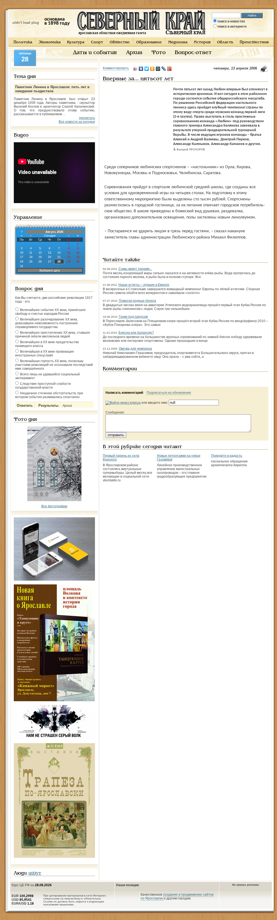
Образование (149, 42)
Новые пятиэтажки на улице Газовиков (178, 457)
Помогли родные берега (137, 301)
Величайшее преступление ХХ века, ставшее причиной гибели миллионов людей (52, 334)
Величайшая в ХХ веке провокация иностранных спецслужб (44, 353)
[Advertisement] (136, 121)
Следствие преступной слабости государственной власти (43, 385)
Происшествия (254, 42)
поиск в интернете (232, 26)
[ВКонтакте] (141, 68)
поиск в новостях (231, 21)
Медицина (177, 42)
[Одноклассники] (152, 68)
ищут (34, 873)
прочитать (87, 118)
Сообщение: (115, 412)
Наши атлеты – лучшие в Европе (143, 285)
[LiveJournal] (164, 68)
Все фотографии (54, 506)
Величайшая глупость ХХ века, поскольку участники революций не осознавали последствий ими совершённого (54, 364)
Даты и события (95, 52)
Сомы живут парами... (135, 269)
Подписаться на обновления (169, 393)
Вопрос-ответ (193, 52)
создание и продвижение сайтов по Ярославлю (177, 896)
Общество (120, 42)
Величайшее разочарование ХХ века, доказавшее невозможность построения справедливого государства (46, 323)
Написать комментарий (124, 393)
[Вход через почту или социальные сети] (123, 403)
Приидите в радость (226, 456)
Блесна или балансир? (136, 333)
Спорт (97, 42)
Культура (75, 42)
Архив (134, 52)
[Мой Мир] (158, 68)
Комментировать (116, 68)
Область (225, 42)
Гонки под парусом (133, 317)
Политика (23, 42)
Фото (158, 52)
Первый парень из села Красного (121, 457)
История (202, 42)
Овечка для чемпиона (135, 348)
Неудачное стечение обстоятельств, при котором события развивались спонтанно (49, 395)
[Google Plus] (169, 68)
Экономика (50, 42)
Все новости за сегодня (77, 122)
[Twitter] (147, 68)
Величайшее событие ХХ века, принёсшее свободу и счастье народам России (50, 312)
